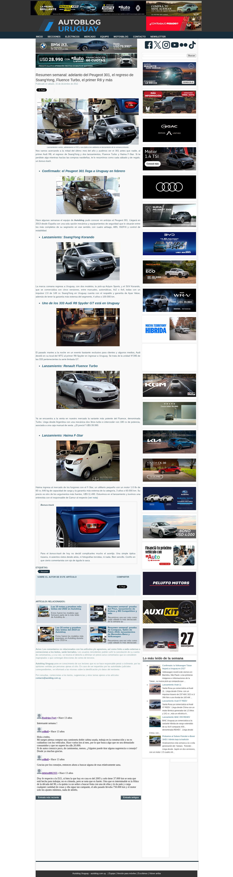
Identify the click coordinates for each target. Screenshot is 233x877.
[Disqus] (88, 752)
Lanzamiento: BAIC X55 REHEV (176, 717)
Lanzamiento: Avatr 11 (171, 685)
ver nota (93, 497)
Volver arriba (155, 873)
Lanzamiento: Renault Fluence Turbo (70, 366)
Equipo (112, 873)
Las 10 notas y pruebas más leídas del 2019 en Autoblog (68, 629)
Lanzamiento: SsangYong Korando (68, 237)
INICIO (39, 36)
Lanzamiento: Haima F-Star (62, 435)
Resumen (44, 571)
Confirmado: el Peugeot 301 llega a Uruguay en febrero (83, 171)
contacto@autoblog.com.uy (48, 678)
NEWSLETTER (158, 36)
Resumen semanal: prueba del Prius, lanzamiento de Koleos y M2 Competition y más (122, 609)
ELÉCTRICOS (72, 36)
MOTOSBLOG (121, 36)
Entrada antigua (131, 797)
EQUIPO (104, 36)
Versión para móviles (127, 873)
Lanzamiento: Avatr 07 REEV (174, 701)
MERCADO (90, 36)
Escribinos (143, 873)
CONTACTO (139, 36)
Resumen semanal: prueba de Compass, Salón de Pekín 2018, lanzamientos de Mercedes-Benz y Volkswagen (122, 632)
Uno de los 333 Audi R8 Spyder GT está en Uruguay (81, 303)
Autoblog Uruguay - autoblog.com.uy (89, 873)
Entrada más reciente (48, 797)
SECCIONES (54, 36)
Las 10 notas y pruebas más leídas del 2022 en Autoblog (66, 607)
